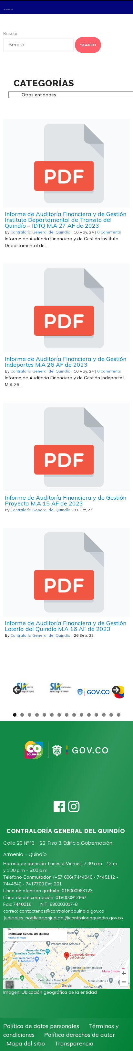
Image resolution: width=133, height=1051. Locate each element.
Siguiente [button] (115, 690)
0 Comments (109, 232)
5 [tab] (44, 715)
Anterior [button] (17, 690)
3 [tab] (29, 715)
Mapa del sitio (25, 1043)
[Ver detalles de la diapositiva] (25, 692)
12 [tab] (96, 715)
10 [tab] (81, 715)
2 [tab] (22, 715)
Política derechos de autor (79, 1034)
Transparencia (74, 1043)
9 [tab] (74, 715)
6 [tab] (52, 715)
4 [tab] (37, 715)
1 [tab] (14, 715)
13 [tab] (104, 715)
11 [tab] (89, 715)
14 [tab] (111, 715)
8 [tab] (66, 715)
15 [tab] (118, 715)
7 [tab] (59, 715)
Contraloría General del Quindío (40, 232)
